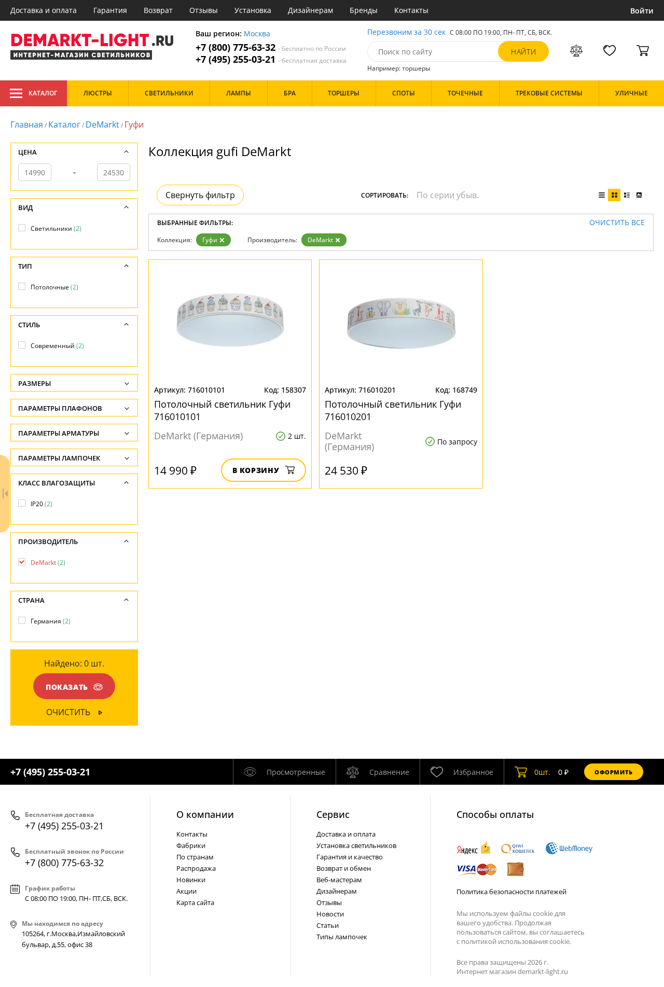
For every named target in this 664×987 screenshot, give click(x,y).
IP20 (41, 503)
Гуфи (209, 239)
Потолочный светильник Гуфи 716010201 (393, 410)
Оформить (613, 772)
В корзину (256, 470)
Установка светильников (356, 845)
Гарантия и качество (349, 856)
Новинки (190, 879)
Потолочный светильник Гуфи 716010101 (222, 410)
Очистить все (617, 222)
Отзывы (203, 10)
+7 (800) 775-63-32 (271, 47)
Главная (26, 124)
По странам (195, 856)
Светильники (56, 228)
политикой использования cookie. (516, 941)
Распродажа (196, 868)
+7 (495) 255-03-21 (271, 59)
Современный (57, 345)
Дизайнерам (310, 10)
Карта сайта (195, 902)
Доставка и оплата (43, 10)
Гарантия (110, 10)
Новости (330, 914)
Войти (642, 11)
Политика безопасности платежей (511, 891)
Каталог (43, 93)
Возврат (158, 10)
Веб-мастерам (339, 879)
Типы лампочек (341, 936)
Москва (257, 34)
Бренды (364, 10)
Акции (186, 891)
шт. (542, 772)
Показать (67, 687)
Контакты (411, 10)
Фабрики (190, 845)
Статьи (327, 925)
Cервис (333, 814)
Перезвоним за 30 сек (406, 32)
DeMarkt (102, 124)
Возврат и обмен (343, 868)
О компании (205, 814)
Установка (252, 10)
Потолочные (54, 287)
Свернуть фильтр (200, 195)
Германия (51, 621)
